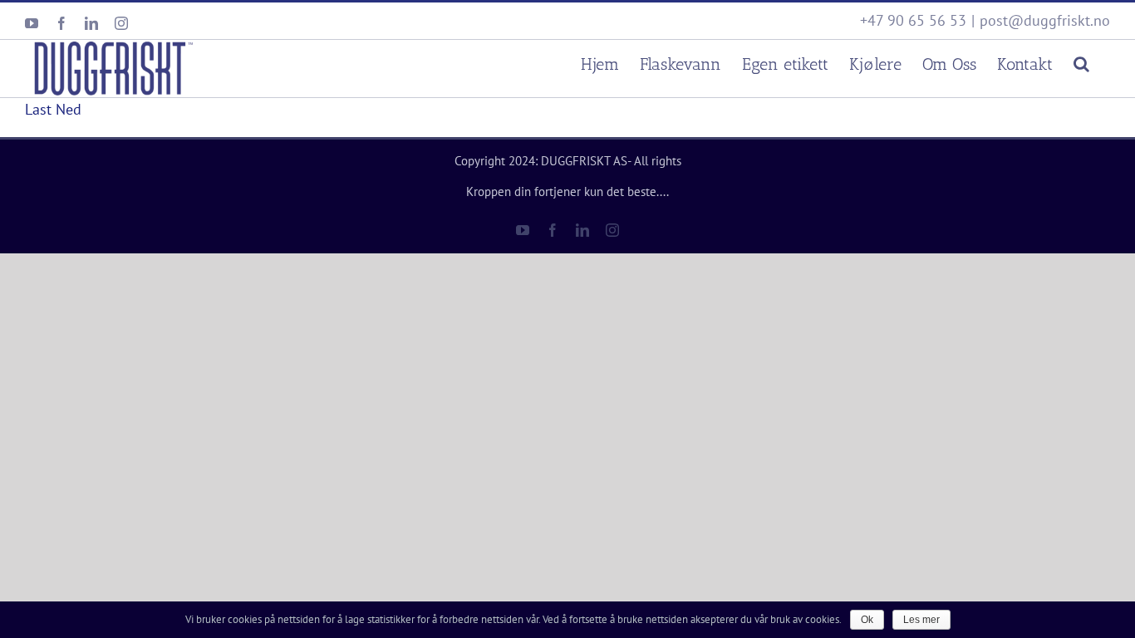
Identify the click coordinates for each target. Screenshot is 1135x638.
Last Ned (53, 109)
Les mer (921, 620)
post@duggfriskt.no (1045, 20)
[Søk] (1081, 62)
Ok (867, 620)
